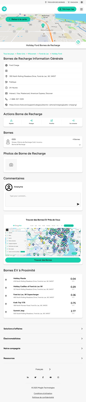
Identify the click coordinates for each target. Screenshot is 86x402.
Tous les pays (8, 54)
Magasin (74, 2)
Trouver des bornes (56, 2)
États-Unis (21, 54)
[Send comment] (78, 204)
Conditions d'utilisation (43, 393)
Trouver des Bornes (43, 260)
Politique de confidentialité (43, 397)
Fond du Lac (44, 54)
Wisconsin (32, 54)
